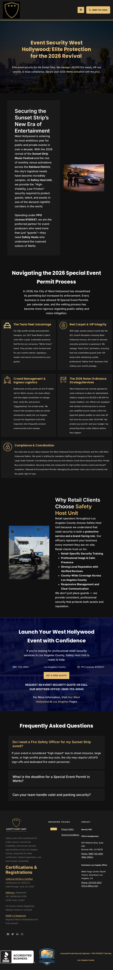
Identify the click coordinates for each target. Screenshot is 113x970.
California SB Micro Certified (19, 879)
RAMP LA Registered (16, 915)
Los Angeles (61, 701)
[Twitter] (12, 934)
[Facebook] (8, 934)
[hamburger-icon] (81, 10)
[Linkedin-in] (17, 934)
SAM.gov (10, 892)
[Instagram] (22, 934)
